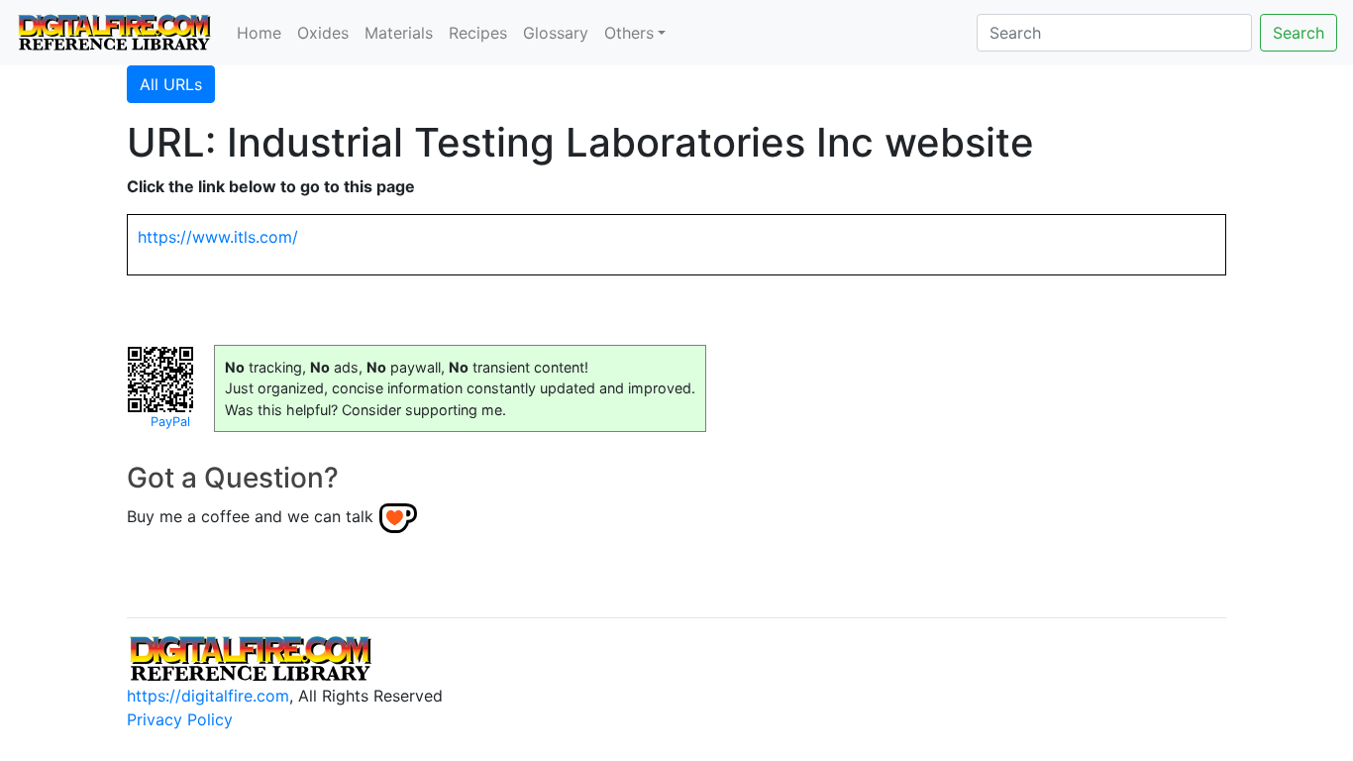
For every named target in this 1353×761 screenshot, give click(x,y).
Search (1298, 33)
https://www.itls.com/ (218, 237)
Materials (398, 33)
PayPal (170, 421)
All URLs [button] (171, 84)
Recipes (478, 33)
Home (259, 33)
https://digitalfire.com (208, 696)
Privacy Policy (180, 719)
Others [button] (629, 33)
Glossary (555, 33)
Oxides (323, 33)
